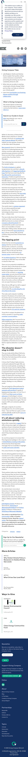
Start (4, 118)
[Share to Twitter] (22, 48)
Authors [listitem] (4, 712)
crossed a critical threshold (10, 223)
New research (6, 147)
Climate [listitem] (4, 727)
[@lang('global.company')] (2, 1)
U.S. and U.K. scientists (18, 309)
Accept (17, 34)
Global (18, 531)
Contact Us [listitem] (5, 717)
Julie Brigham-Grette (8, 504)
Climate (12, 531)
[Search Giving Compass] (21, 2)
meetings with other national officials (13, 139)
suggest (19, 423)
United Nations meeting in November (14, 442)
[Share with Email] (26, 48)
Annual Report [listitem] (6, 700)
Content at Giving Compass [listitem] (9, 698)
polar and (6, 447)
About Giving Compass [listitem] (8, 691)
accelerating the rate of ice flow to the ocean (13, 290)
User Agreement (14, 754)
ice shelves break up (10, 257)
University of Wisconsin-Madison (12, 511)
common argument (19, 206)
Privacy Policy (14, 753)
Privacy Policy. (9, 31)
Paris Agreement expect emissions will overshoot (13, 389)
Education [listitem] (4, 731)
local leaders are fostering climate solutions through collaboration (14, 94)
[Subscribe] (24, 545)
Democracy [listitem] (5, 729)
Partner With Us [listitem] (6, 715)
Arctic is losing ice (9, 167)
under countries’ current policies (12, 315)
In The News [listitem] (5, 696)
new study (23, 193)
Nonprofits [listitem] (4, 710)
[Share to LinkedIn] (18, 48)
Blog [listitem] (3, 694)
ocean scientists (14, 447)
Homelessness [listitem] (5, 733)
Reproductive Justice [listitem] (7, 736)
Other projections (7, 319)
